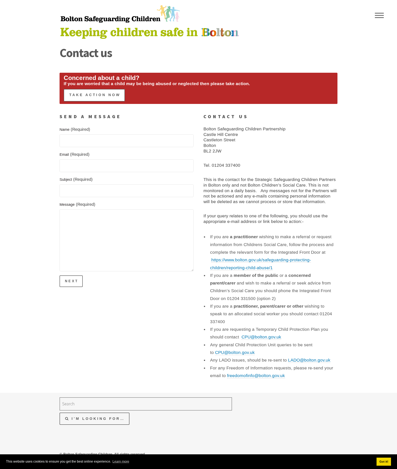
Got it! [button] (383, 461)
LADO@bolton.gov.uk (309, 360)
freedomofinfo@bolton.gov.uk (256, 375)
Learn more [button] (120, 461)
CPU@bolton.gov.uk (261, 336)
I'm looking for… (98, 419)
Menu (379, 15)
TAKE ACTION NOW (95, 95)
